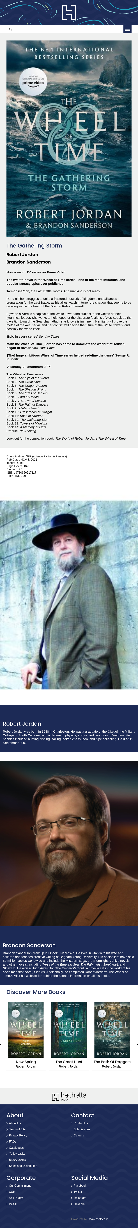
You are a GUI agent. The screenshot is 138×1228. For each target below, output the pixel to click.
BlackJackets (17, 1159)
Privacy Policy (18, 1135)
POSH (13, 1204)
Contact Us (81, 1123)
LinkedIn (79, 1204)
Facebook (80, 1185)
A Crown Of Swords (112, 1061)
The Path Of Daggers (69, 1061)
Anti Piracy (16, 1197)
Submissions (82, 1129)
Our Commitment (20, 1185)
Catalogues (16, 1147)
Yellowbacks (17, 1153)
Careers (79, 1135)
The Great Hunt (25, 1061)
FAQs (12, 1141)
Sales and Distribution (23, 1165)
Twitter (78, 1191)
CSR (12, 1191)
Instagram (80, 1197)
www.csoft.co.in (98, 1219)
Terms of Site (17, 1129)
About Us (15, 1123)
